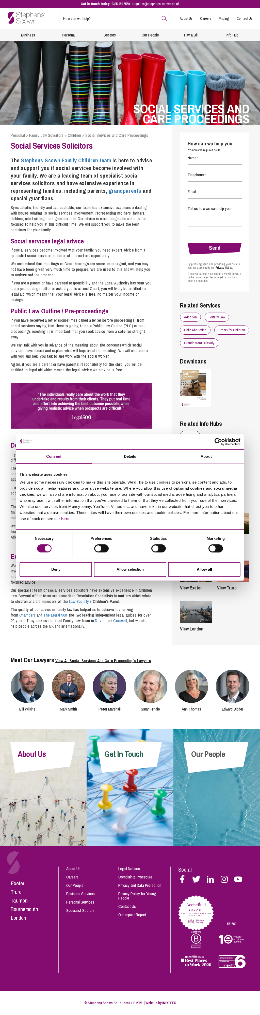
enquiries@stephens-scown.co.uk (156, 4)
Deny (55, 569)
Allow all (204, 569)
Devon (100, 620)
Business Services (80, 893)
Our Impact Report (132, 914)
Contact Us (244, 18)
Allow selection (130, 569)
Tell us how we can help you (210, 208)
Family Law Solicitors (46, 135)
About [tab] (206, 456)
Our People (150, 35)
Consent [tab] (53, 456)
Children (74, 135)
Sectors (110, 35)
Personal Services (80, 902)
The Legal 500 (55, 615)
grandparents (125, 191)
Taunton (19, 900)
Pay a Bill (191, 35)
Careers (205, 18)
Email (193, 191)
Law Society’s (80, 601)
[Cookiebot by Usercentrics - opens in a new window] (218, 442)
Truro (16, 892)
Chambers (27, 615)
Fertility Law (217, 317)
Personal (68, 35)
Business (28, 35)
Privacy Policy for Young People (137, 896)
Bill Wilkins (27, 708)
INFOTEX (169, 1003)
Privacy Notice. (224, 268)
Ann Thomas (191, 708)
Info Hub (232, 35)
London (18, 918)
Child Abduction (195, 330)
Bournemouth (24, 909)
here (65, 518)
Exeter (17, 883)
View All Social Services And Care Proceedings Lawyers (103, 661)
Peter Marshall (110, 708)
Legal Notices (129, 868)
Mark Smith (68, 708)
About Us (186, 18)
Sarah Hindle (150, 708)
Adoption (190, 317)
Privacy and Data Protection (139, 885)
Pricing (224, 18)
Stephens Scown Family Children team (66, 160)
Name (193, 158)
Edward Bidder (232, 708)
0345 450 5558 (120, 4)
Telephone (197, 175)
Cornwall (120, 620)
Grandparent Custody (199, 343)
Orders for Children (231, 330)
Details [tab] (130, 456)
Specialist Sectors (80, 910)
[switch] (101, 548)
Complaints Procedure (135, 877)
